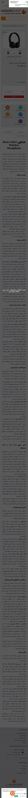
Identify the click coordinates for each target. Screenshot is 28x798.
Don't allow (22, 796)
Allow (16, 796)
